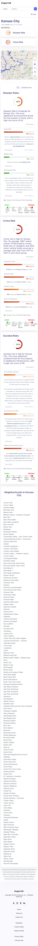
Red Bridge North (10, 716)
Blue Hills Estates (10, 520)
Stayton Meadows (10, 786)
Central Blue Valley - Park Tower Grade (18, 537)
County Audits (19, 927)
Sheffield (7, 757)
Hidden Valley (9, 604)
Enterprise (19, 923)
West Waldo (8, 842)
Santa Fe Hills (8, 750)
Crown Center (9, 556)
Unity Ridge (8, 808)
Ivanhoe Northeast (10, 619)
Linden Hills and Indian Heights (15, 638)
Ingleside (7, 616)
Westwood (7, 854)
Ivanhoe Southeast (10, 621)
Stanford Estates (10, 779)
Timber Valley (9, 800)
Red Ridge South (10, 718)
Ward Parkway (9, 825)
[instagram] (17, 903)
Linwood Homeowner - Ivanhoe (15, 641)
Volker (6, 820)
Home (19, 909)
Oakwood (7, 696)
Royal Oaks (8, 740)
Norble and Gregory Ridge (13, 672)
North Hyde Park (10, 677)
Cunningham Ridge (10, 558)
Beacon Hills (8, 512)
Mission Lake (8, 665)
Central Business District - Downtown (17, 539)
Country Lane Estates (11, 551)
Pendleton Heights (10, 711)
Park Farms (8, 708)
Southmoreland (9, 771)
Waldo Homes (9, 822)
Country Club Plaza (11, 549)
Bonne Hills (8, 527)
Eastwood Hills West (11, 580)
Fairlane (6, 585)
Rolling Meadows (10, 735)
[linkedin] (24, 903)
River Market (8, 728)
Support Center (19, 930)
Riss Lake (7, 725)
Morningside (8, 667)
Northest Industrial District (13, 684)
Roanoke (7, 730)
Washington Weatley (11, 830)
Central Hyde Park (10, 541)
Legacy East (8, 633)
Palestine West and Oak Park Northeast (18, 706)
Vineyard (7, 815)
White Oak (7, 856)
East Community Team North (14, 563)
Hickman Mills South (11, 602)
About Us (19, 913)
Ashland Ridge (9, 507)
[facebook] (21, 903)
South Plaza (8, 767)
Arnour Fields (8, 505)
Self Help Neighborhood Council (15, 754)
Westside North (9, 849)
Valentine (7, 810)
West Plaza (8, 839)
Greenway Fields (10, 595)
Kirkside (6, 626)
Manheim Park (9, 653)
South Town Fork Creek (12, 769)
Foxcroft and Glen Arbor (12, 590)
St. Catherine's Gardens (12, 776)
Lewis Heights (9, 636)
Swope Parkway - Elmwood (14, 798)
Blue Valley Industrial (11, 522)
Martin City (7, 662)
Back (5, 9)
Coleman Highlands (11, 546)
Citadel (6, 544)
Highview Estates (10, 607)
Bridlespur (7, 529)
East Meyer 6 (8, 568)
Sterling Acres (9, 788)
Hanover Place (9, 597)
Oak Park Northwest (11, 689)
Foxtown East (8, 592)
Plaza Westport (9, 713)
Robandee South (10, 733)
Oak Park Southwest (11, 694)
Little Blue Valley (9, 643)
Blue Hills (7, 517)
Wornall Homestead (11, 863)
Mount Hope (8, 670)
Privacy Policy (19, 936)
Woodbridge (8, 861)
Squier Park (8, 774)
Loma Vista (8, 646)
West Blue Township (11, 834)
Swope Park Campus (11, 796)
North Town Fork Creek (12, 682)
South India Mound (10, 764)
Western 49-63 (9, 844)
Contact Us (19, 917)
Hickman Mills (9, 600)
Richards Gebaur (10, 721)
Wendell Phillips (9, 832)
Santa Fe (7, 747)
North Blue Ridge (10, 675)
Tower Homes (9, 803)
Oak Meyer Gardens (11, 687)
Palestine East (9, 704)
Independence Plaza (11, 614)
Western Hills (8, 846)
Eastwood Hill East (10, 578)
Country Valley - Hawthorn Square (16, 554)
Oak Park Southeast (11, 692)
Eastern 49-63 (9, 575)
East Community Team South (14, 566)
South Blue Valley (10, 759)
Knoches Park (9, 629)
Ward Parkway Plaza (11, 827)
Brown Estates (9, 534)
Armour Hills (8, 503)
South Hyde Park (10, 762)
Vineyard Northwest (11, 817)
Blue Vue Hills (9, 524)
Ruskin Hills (8, 745)
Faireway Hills (9, 583)
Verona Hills (8, 813)
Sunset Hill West (9, 793)
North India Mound (10, 679)
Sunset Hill (7, 791)
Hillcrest (6, 609)
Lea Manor (7, 631)
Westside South (9, 851)
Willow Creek (8, 859)
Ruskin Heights (9, 742)
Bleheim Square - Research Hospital (17, 515)
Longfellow (8, 648)
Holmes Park (8, 612)
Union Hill (7, 805)
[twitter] (14, 903)
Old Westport (8, 699)
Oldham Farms (9, 701)
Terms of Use (19, 940)
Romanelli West (9, 738)
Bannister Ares (9, 510)
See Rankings (5, 27)
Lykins (6, 650)
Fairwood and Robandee (13, 587)
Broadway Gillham (10, 532)
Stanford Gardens (10, 781)
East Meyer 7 (8, 570)
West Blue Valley (10, 837)
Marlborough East (10, 655)
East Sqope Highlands (12, 573)
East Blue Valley (9, 561)
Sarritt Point (8, 752)
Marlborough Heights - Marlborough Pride (17, 659)
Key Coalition (8, 624)
